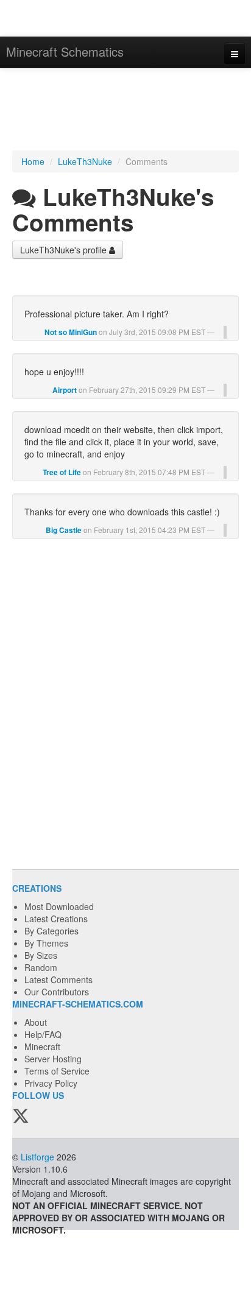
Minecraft (42, 1046)
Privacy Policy (50, 1083)
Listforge (37, 1157)
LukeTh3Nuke (85, 161)
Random (40, 967)
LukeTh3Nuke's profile (64, 250)
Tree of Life (62, 472)
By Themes (46, 943)
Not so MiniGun (70, 332)
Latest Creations (56, 918)
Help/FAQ (43, 1034)
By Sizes (40, 955)
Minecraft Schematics (65, 51)
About (35, 1022)
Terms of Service (57, 1071)
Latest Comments (58, 979)
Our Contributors (56, 992)
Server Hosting (53, 1059)
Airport (64, 390)
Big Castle (64, 530)
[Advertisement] (125, 110)
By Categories (51, 931)
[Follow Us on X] (20, 1116)
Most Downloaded (59, 906)
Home (32, 161)
